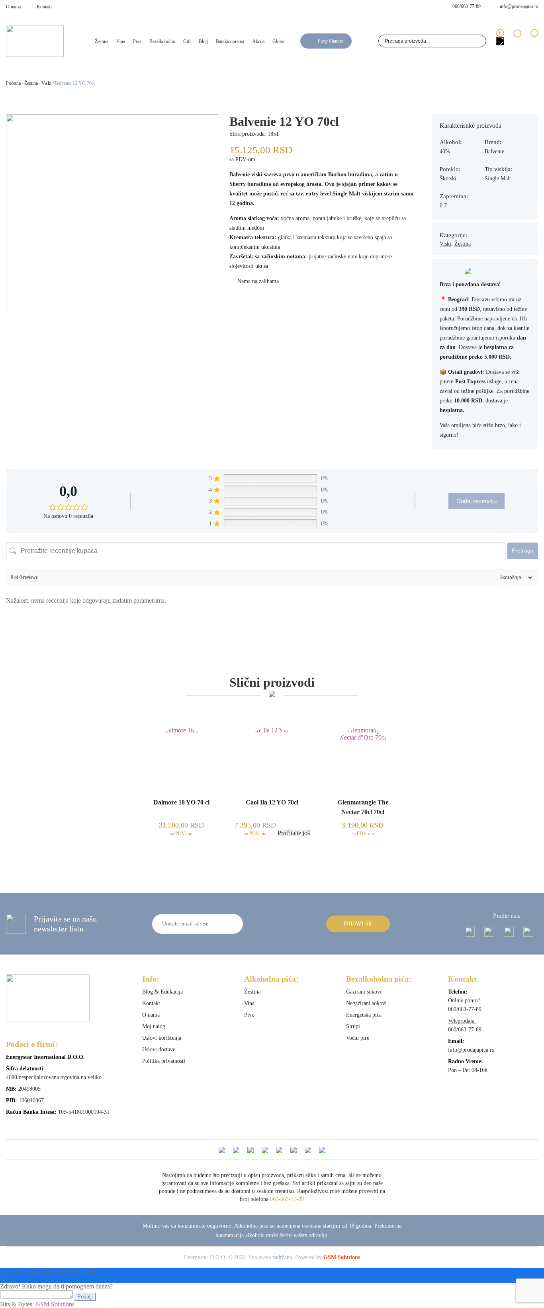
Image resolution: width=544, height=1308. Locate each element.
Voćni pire (357, 1038)
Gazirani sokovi (364, 992)
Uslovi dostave (158, 1049)
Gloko (278, 41)
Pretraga (523, 550)
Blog (203, 41)
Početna (13, 83)
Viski (46, 83)
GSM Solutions (341, 1257)
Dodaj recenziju (476, 501)
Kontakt (44, 7)
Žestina (101, 41)
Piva (137, 41)
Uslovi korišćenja (161, 1038)
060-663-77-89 (287, 1199)
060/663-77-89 (466, 6)
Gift (187, 41)
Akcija (258, 41)
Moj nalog (153, 1026)
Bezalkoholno (162, 41)
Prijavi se (358, 924)
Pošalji (85, 1297)
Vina (120, 41)
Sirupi (353, 1026)
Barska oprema (230, 41)
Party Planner (330, 41)
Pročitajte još (294, 833)
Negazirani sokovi (366, 1003)
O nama (13, 7)
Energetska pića (364, 1015)
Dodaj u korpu (181, 867)
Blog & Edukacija (162, 992)
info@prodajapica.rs (519, 6)
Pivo (249, 1015)
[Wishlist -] (517, 40)
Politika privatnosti (163, 1061)
